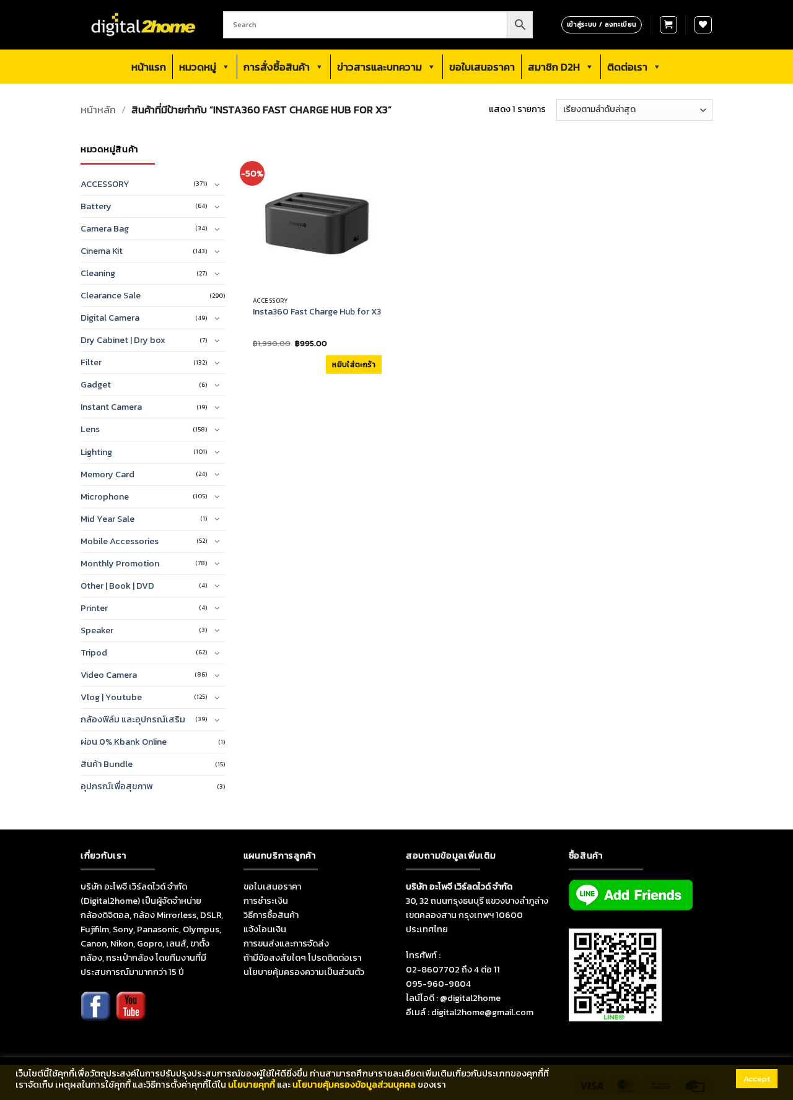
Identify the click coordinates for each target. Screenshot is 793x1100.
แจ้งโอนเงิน (264, 929)
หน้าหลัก (98, 110)
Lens (90, 429)
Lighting (96, 452)
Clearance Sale (111, 295)
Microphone (105, 496)
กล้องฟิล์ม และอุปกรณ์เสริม (133, 719)
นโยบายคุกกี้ (251, 1084)
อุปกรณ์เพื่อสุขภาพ (116, 786)
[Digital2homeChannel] (130, 1014)
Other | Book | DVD (117, 585)
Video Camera (109, 675)
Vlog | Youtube (111, 697)
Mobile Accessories (120, 541)
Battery (96, 206)
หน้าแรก (148, 67)
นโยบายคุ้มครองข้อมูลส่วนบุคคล (354, 1084)
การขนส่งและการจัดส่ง (286, 943)
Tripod (94, 652)
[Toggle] (217, 184)
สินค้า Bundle (107, 764)
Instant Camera (111, 407)
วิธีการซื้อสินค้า (271, 915)
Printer (94, 608)
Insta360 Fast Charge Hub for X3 (317, 312)
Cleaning (98, 273)
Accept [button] (756, 1079)
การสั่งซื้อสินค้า (276, 67)
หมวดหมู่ (197, 67)
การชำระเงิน (265, 900)
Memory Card (107, 474)
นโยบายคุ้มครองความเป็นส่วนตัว (303, 972)
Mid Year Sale (107, 519)
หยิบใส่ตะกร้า (353, 364)
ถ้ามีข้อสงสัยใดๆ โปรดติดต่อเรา (302, 957)
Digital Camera (110, 317)
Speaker (97, 630)
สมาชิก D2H (554, 67)
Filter (91, 362)
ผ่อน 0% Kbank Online (124, 741)
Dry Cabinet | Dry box (123, 340)
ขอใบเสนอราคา (482, 67)
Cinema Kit (102, 251)
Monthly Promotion (120, 563)
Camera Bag (105, 228)
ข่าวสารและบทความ (379, 67)
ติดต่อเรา (627, 67)
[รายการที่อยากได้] (703, 24)
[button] (668, 24)
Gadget (96, 384)
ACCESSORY (105, 184)
